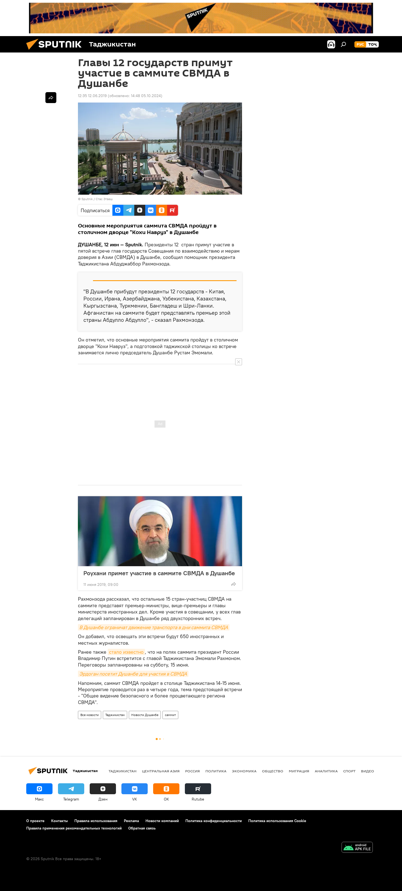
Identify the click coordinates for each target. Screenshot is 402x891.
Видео (367, 771)
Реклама (131, 820)
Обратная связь (142, 828)
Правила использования (95, 820)
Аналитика (326, 771)
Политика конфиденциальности (213, 820)
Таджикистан (115, 715)
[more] (233, 584)
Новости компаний (162, 820)
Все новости (89, 715)
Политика (215, 771)
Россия (192, 771)
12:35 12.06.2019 (92, 95)
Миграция (299, 771)
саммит (170, 715)
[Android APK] (357, 848)
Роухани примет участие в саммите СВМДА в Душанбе (159, 573)
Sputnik (87, 199)
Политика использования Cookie (277, 820)
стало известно (126, 652)
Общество (272, 771)
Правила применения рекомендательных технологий (74, 828)
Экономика (244, 771)
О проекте (35, 820)
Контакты (59, 820)
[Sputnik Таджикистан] (56, 51)
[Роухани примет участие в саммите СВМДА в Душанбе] (160, 531)
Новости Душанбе (144, 715)
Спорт (349, 771)
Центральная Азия (161, 771)
